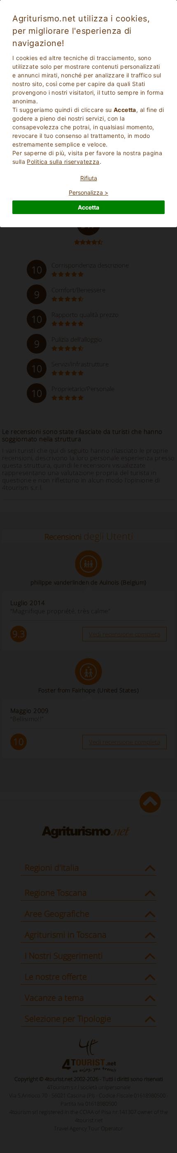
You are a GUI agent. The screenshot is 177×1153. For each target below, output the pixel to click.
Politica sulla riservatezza (63, 161)
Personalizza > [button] (88, 192)
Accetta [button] (88, 207)
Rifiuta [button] (88, 178)
